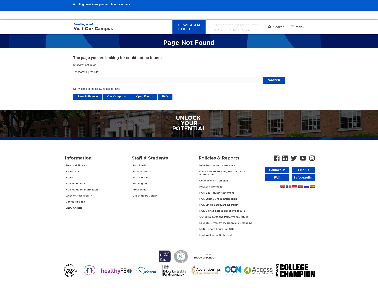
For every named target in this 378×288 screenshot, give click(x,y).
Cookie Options (75, 202)
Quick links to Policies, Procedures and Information (223, 173)
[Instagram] (312, 159)
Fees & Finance (88, 96)
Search (274, 80)
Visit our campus (93, 29)
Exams (70, 177)
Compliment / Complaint (214, 181)
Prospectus (139, 190)
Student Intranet (142, 171)
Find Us (303, 170)
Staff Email (139, 165)
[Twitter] (294, 159)
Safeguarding (303, 177)
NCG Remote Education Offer (217, 229)
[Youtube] (303, 159)
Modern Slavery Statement (215, 235)
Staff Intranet (140, 177)
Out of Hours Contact (145, 196)
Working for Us (141, 184)
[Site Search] (276, 27)
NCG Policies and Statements (217, 165)
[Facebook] (277, 159)
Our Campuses (117, 96)
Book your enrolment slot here (111, 15)
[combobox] (239, 25)
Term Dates (72, 171)
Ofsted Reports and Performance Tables (223, 217)
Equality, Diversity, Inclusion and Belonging (225, 223)
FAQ (165, 96)
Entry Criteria (74, 208)
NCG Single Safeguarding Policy (219, 205)
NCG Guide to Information (82, 190)
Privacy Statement (210, 187)
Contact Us (277, 170)
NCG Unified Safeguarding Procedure (222, 211)
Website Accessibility (79, 196)
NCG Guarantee (75, 184)
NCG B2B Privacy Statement (216, 193)
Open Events (144, 96)
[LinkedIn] (285, 159)
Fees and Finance (76, 165)
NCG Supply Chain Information (218, 199)
